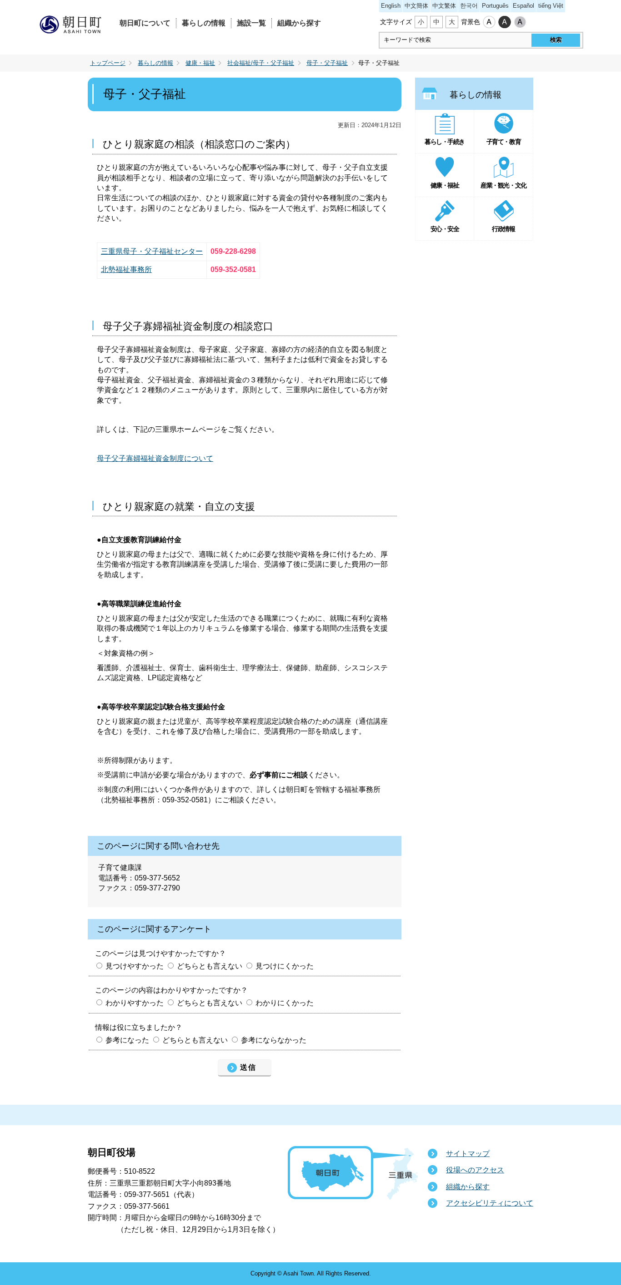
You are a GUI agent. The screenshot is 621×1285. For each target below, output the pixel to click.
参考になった (127, 1040)
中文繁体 (444, 5)
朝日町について (145, 23)
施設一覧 (251, 23)
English (391, 5)
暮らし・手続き (445, 141)
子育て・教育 (503, 141)
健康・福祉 (200, 63)
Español (523, 5)
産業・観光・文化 (503, 185)
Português (495, 5)
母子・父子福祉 (327, 63)
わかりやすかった (134, 1003)
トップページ (107, 63)
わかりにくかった (284, 1003)
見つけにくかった (284, 966)
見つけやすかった (134, 966)
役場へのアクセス (475, 1170)
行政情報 (503, 228)
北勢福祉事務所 (126, 269)
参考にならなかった (273, 1040)
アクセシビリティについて (489, 1203)
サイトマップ (468, 1153)
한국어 (469, 5)
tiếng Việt (550, 5)
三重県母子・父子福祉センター (152, 251)
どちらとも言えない (209, 966)
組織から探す (299, 23)
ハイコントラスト (504, 22)
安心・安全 (445, 228)
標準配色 (489, 22)
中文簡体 (416, 5)
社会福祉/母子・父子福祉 (260, 63)
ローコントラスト (520, 22)
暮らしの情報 (203, 23)
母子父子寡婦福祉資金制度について (155, 458)
